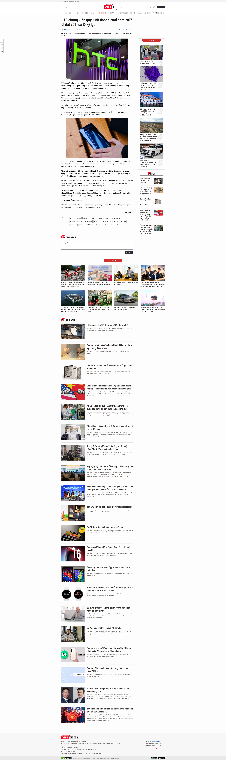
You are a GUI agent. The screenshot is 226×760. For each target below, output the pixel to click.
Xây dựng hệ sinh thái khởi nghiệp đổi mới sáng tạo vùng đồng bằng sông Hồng (110, 468)
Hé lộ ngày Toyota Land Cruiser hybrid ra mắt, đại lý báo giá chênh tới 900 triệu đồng (148, 163)
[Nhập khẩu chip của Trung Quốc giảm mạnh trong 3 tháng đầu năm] (73, 432)
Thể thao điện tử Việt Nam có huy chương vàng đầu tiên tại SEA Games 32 (110, 710)
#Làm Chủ (119, 224)
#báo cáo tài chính (115, 218)
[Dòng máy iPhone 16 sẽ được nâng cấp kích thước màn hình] (73, 553)
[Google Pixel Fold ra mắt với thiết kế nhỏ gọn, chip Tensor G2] (158, 201)
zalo (153, 748)
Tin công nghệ (68, 320)
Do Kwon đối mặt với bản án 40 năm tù (104, 627)
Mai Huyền (67, 29)
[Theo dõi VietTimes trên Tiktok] (159, 748)
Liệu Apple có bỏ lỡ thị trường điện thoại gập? (146, 180)
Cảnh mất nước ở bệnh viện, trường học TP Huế (147, 62)
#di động (80, 221)
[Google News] (129, 29)
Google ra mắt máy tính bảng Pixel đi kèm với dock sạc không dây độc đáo (146, 191)
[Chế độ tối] (154, 7)
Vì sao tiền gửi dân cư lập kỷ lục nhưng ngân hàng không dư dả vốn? (99, 283)
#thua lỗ (93, 218)
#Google (78, 218)
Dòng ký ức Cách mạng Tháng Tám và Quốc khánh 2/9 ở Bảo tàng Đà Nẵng (99, 309)
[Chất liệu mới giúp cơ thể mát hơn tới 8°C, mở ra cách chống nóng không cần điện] (151, 74)
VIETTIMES (113, 7)
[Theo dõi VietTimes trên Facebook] (150, 748)
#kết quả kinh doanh (103, 218)
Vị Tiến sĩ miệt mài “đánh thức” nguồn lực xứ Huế (126, 283)
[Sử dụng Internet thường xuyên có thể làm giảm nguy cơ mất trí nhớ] (73, 614)
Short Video (124, 13)
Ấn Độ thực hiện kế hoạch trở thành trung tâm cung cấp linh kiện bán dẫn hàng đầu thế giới (146, 229)
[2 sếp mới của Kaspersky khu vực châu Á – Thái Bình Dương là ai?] (73, 695)
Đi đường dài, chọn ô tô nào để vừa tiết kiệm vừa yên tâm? (125, 308)
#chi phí (116, 221)
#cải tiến (72, 221)
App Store (154, 758)
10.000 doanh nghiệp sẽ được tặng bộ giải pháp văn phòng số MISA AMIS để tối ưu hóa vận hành (110, 488)
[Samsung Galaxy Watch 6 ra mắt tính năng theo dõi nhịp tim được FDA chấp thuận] (73, 594)
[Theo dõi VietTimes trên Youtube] (156, 748)
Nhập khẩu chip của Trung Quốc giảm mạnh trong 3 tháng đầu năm (110, 427)
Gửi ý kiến (128, 252)
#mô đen (123, 221)
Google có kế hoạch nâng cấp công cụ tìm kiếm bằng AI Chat (108, 670)
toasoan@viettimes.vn (155, 741)
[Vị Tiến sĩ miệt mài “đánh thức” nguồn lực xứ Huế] (126, 273)
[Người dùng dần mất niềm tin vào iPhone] (73, 533)
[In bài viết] (123, 29)
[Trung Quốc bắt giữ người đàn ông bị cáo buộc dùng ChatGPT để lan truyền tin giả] (73, 453)
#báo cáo (98, 224)
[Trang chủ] (62, 13)
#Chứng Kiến (90, 224)
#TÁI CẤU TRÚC (107, 221)
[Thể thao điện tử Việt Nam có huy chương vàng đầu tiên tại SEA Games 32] (73, 715)
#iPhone (106, 224)
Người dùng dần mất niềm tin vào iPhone (105, 527)
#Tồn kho (85, 218)
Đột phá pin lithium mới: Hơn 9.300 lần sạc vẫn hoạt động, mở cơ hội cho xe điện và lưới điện (148, 112)
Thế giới (132, 13)
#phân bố (81, 224)
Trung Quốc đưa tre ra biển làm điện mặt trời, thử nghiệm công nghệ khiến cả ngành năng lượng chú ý (73, 309)
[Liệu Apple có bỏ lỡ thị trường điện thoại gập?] (158, 181)
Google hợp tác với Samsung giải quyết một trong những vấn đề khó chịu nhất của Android (109, 649)
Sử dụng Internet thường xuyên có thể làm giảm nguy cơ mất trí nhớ (108, 609)
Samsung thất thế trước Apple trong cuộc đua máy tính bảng (110, 569)
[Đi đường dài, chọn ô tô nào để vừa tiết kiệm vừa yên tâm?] (126, 298)
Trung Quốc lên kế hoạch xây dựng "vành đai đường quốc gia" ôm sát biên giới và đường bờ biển (148, 137)
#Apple (112, 224)
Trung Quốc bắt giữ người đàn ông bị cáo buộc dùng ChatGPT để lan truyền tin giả (107, 447)
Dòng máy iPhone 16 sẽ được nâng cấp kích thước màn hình (109, 548)
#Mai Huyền (126, 218)
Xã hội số (69, 13)
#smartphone (88, 221)
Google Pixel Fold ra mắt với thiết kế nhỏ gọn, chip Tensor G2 (145, 202)
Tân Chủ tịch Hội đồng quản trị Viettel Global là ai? (109, 506)
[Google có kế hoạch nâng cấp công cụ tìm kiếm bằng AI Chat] (73, 675)
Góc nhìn (77, 13)
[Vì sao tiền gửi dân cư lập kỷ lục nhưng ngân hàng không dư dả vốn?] (100, 273)
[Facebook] (120, 29)
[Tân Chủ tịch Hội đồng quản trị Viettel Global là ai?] (73, 513)
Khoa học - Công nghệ (98, 13)
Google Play (161, 758)
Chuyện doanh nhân (144, 13)
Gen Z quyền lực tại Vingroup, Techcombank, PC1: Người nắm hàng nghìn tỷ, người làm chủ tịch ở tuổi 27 (152, 284)
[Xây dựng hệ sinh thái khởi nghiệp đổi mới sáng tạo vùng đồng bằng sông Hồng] (73, 473)
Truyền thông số (159, 13)
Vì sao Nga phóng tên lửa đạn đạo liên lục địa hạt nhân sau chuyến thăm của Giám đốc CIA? (153, 309)
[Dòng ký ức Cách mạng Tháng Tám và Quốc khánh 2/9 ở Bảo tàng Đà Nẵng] (100, 298)
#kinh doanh (73, 224)
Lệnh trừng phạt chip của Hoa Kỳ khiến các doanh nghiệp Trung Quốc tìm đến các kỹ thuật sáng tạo (146, 215)
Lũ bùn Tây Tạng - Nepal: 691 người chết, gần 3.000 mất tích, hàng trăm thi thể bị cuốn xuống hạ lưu (72, 284)
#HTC (71, 218)
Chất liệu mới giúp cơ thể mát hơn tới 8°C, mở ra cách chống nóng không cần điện (148, 86)
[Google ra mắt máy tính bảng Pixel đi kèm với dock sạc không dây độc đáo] (158, 190)
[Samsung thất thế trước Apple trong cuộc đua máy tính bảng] (73, 574)
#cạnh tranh (97, 221)
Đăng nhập (161, 6)
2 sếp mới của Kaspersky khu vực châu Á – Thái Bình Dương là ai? (108, 690)
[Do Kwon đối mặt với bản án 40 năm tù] (73, 634)
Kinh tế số (85, 13)
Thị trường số (113, 13)
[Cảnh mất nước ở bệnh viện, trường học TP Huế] (151, 52)
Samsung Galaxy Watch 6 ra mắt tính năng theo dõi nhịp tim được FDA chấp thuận (110, 589)
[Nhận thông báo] (150, 7)
